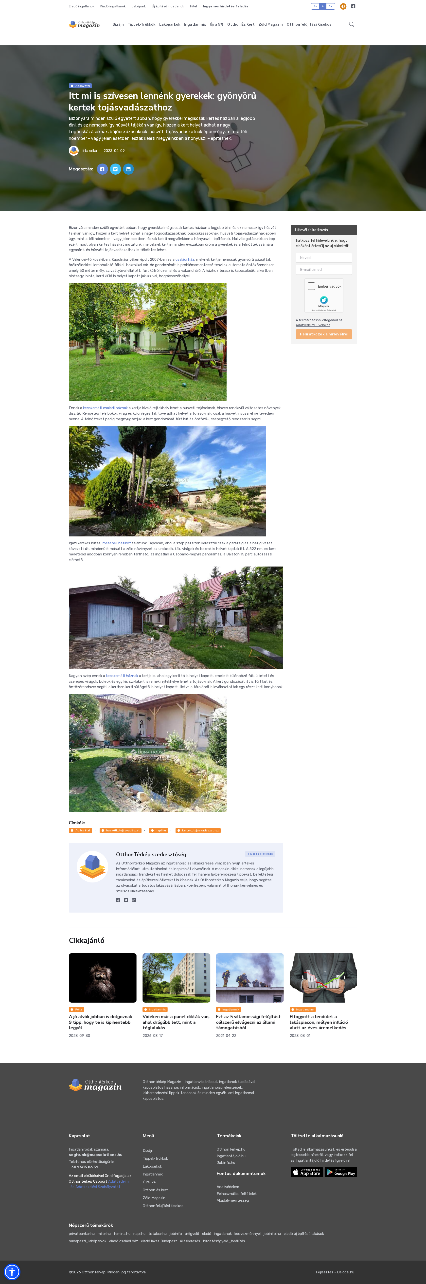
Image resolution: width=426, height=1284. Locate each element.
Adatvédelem (228, 1187)
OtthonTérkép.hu (231, 1149)
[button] (351, 24)
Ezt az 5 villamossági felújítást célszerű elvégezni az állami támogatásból (175, 1022)
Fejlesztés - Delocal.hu (335, 1272)
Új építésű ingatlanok (168, 6)
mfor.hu (104, 1233)
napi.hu (161, 830)
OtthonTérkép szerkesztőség (151, 854)
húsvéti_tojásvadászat (123, 830)
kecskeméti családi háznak (105, 408)
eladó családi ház (123, 1241)
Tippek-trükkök (141, 24)
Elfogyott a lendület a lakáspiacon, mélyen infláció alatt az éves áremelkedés (245, 1022)
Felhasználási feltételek (237, 1194)
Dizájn (118, 24)
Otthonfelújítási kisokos (309, 24)
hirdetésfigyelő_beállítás (224, 1241)
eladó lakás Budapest (159, 1241)
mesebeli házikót (117, 543)
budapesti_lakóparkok (87, 1241)
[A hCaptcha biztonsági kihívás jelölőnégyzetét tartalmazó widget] (323, 295)
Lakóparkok (169, 24)
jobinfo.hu (272, 1233)
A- (315, 6)
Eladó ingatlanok (81, 6)
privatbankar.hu (82, 1233)
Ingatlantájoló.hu (231, 1156)
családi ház (185, 259)
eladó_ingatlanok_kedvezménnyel (231, 1233)
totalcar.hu (157, 1233)
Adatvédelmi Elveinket (313, 325)
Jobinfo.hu (226, 1162)
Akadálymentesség (233, 1200)
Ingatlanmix (195, 24)
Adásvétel (82, 86)
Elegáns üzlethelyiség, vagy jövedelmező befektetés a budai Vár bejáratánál (319, 989)
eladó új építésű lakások (304, 1233)
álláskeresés (190, 1241)
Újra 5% (216, 24)
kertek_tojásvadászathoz (200, 830)
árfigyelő (192, 1233)
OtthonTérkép (94, 1272)
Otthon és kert (241, 24)
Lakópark (139, 6)
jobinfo (176, 1233)
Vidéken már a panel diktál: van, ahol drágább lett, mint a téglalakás (102, 1022)
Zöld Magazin (271, 24)
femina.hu (122, 1233)
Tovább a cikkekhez (260, 854)
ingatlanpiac (231, 1009)
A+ (330, 6)
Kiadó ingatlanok (113, 6)
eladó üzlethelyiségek (312, 976)
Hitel (193, 6)
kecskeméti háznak (122, 676)
